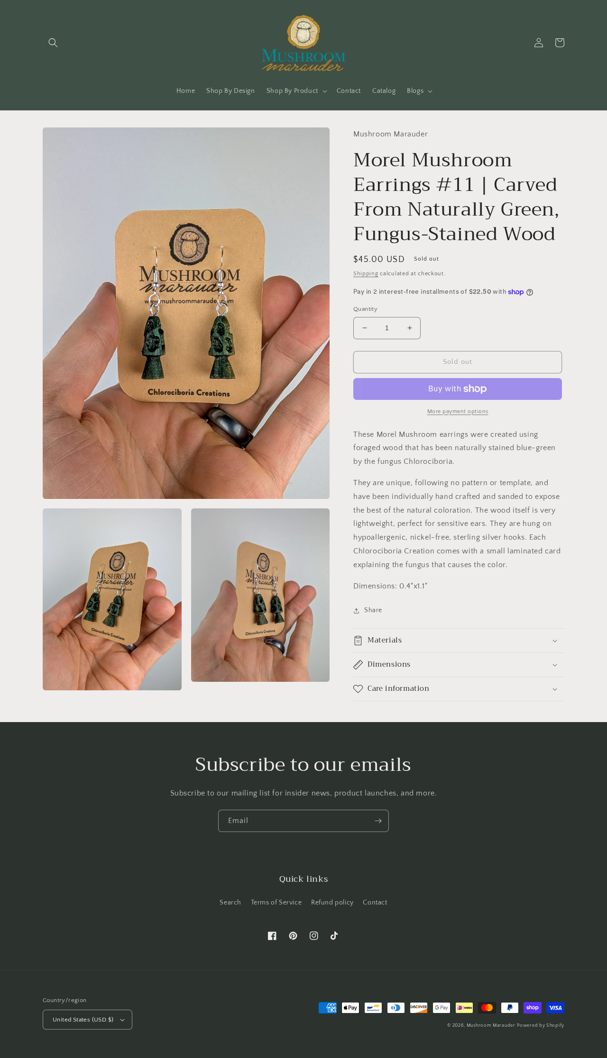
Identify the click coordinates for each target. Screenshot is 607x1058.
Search (230, 902)
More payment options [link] (457, 411)
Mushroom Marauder (491, 1025)
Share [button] (373, 610)
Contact (375, 902)
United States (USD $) (83, 1019)
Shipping (365, 274)
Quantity (365, 309)
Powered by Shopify (540, 1025)
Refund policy (332, 902)
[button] (53, 42)
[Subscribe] (378, 821)
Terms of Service (276, 902)
